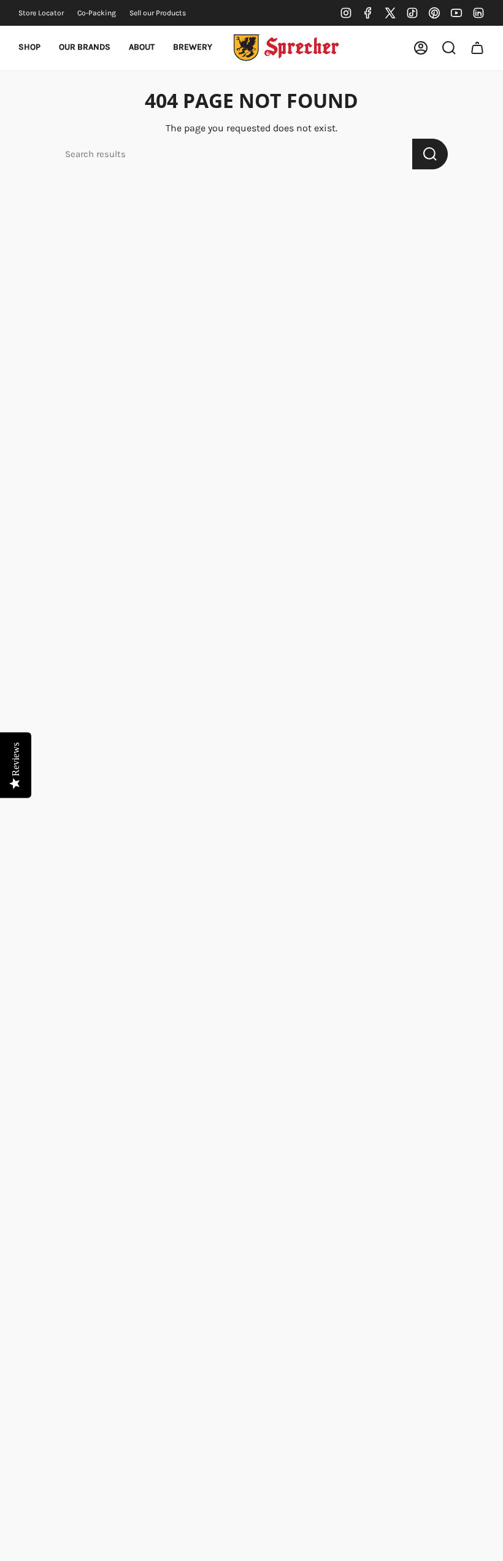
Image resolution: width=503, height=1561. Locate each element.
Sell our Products (157, 13)
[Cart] (477, 47)
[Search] (430, 154)
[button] (29, 48)
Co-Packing (96, 13)
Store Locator (41, 13)
